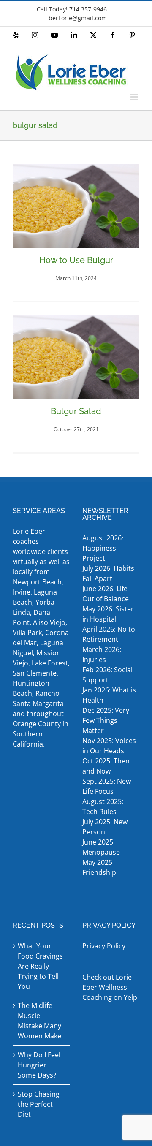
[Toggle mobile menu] (134, 96)
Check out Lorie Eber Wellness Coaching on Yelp (109, 987)
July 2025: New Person (105, 826)
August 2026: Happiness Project (102, 548)
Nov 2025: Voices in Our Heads (109, 745)
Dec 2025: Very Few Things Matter (105, 720)
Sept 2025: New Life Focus (106, 786)
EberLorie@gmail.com (76, 18)
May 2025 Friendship (99, 867)
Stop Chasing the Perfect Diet (39, 1104)
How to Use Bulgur (76, 260)
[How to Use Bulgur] (76, 206)
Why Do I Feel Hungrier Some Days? (39, 1065)
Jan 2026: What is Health (109, 695)
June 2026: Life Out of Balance (105, 593)
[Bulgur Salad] (76, 357)
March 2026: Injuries (101, 654)
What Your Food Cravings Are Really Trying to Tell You (40, 966)
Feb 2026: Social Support (107, 674)
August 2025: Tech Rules (102, 806)
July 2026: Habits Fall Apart (108, 573)
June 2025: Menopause (102, 847)
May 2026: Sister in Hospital (108, 614)
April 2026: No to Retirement (108, 634)
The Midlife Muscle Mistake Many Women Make (39, 1020)
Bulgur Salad (76, 411)
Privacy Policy (103, 945)
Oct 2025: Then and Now (106, 766)
